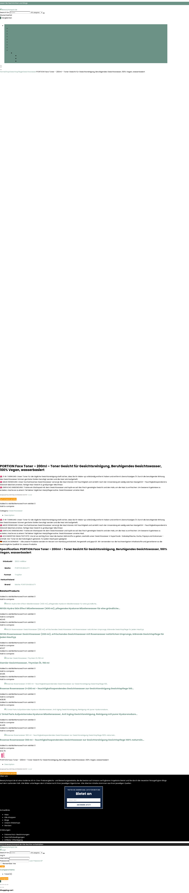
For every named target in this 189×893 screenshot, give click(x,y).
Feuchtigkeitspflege (17, 28)
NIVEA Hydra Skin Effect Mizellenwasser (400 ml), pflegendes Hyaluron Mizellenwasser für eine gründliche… (60, 608)
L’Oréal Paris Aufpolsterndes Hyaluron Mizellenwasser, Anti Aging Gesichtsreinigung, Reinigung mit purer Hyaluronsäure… (68, 714)
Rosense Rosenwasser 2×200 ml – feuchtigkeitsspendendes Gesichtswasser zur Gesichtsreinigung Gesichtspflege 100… (67, 688)
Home (2, 71)
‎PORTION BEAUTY (22, 568)
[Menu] (1, 66)
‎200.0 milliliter (20, 561)
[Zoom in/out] (1, 884)
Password (4, 861)
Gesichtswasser (24, 55)
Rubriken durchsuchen (14, 25)
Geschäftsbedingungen (14, 837)
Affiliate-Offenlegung (13, 840)
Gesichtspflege (15, 31)
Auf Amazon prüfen (8, 499)
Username (4, 858)
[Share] (5, 884)
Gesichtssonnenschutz (18, 47)
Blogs (6, 820)
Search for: (4, 12)
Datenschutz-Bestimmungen (16, 834)
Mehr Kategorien (16, 50)
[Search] (1, 69)
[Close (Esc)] (7, 884)
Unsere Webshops (12, 823)
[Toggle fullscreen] (3, 884)
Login (2, 866)
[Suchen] (44, 853)
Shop (7, 71)
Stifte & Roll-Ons (25, 61)
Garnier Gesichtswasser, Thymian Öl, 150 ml (24, 662)
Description (9, 764)
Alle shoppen (10, 817)
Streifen (12, 34)
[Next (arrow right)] (3, 887)
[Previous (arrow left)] (1, 887)
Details (29, 495)
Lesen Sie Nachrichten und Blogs (14, 3)
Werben (7, 825)
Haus (6, 814)
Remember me (9, 863)
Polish (11, 39)
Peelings (21, 58)
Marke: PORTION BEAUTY (25, 584)
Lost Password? (36, 861)
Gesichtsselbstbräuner (19, 42)
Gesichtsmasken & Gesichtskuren (23, 44)
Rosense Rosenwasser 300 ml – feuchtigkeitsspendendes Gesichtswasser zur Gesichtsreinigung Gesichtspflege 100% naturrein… (72, 739)
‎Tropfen (18, 574)
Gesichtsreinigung (16, 36)
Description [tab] (9, 515)
